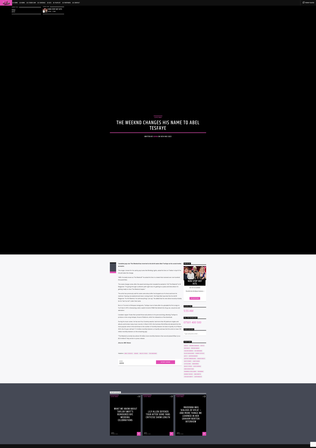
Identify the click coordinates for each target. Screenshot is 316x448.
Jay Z (185, 371)
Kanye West (201, 374)
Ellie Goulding (189, 369)
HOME (16, 3)
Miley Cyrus (143, 369)
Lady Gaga (196, 377)
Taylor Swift (188, 392)
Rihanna (200, 387)
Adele (186, 361)
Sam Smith (197, 390)
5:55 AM (188, 326)
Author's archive (165, 378)
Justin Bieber (193, 371)
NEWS (23, 3)
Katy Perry (187, 377)
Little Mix (187, 379)
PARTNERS (67, 3)
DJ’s (50, 3)
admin (155, 143)
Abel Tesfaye (129, 369)
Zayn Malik (198, 392)
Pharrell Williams (190, 387)
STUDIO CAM (32, 3)
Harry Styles (200, 369)
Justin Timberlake (190, 374)
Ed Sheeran (198, 366)
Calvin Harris (188, 366)
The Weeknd (153, 369)
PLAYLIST (58, 3)
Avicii (202, 361)
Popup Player (309, 3)
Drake (136, 369)
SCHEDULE (42, 3)
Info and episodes (195, 314)
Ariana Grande (194, 361)
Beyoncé (187, 364)
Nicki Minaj (197, 382)
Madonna (195, 379)
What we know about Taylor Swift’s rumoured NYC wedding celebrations (125, 430)
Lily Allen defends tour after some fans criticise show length (158, 430)
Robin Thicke (188, 390)
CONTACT (77, 3)
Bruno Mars (195, 364)
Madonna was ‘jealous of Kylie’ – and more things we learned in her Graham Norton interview (191, 430)
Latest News (158, 124)
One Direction (189, 384)
